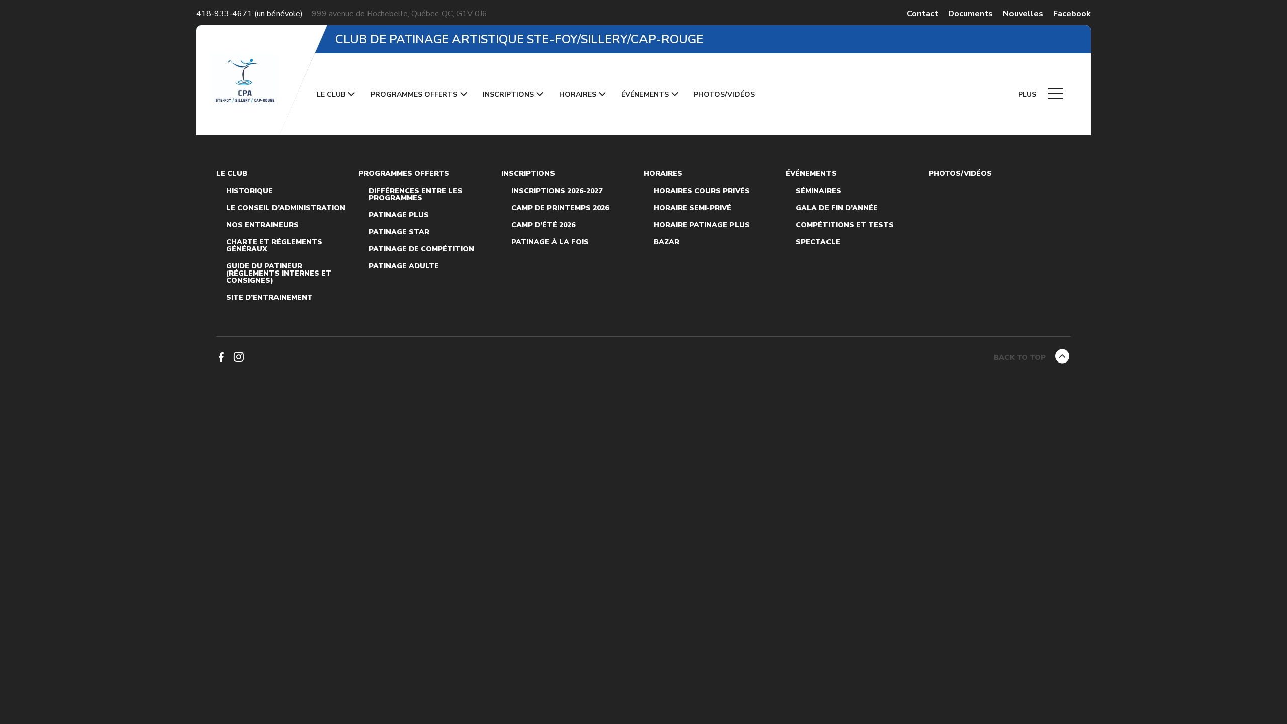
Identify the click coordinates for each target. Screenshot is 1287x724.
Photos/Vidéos (724, 94)
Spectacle (818, 242)
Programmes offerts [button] (414, 94)
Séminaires (818, 191)
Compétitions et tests (845, 225)
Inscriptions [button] (508, 94)
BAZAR (666, 242)
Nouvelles (1023, 14)
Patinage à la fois (550, 242)
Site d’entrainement (269, 297)
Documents (970, 14)
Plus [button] (1028, 94)
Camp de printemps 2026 (560, 208)
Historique (249, 191)
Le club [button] (331, 94)
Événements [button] (645, 94)
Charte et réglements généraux (274, 246)
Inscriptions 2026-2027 (556, 191)
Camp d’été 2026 (543, 225)
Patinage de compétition (421, 249)
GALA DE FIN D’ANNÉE (837, 208)
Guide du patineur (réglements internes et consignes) (278, 273)
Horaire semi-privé (692, 208)
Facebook (1072, 14)
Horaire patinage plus (702, 225)
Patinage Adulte (404, 266)
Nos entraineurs (262, 225)
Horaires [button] (577, 94)
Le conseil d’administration (285, 208)
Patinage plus (399, 215)
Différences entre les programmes (416, 195)
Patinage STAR (399, 232)
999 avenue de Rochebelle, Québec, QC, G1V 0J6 (399, 14)
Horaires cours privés (702, 191)
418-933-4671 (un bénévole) (249, 14)
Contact (922, 14)
